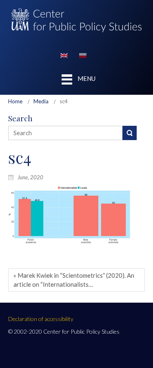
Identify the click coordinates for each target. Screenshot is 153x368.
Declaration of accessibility (40, 318)
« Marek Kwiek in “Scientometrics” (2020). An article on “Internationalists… (73, 280)
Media (41, 101)
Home (15, 101)
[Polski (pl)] (82, 54)
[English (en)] (64, 54)
